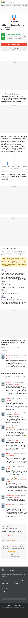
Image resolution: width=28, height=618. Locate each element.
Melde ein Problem (15, 44)
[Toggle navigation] (26, 2)
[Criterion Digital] (14, 605)
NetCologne (17, 5)
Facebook (17, 586)
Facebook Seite (8, 538)
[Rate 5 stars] (19, 551)
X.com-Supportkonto (10, 535)
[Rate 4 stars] (16, 551)
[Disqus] (14, 286)
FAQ (3, 586)
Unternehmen (9, 5)
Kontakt (3, 591)
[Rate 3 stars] (14, 551)
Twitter (16, 583)
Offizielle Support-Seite (10, 540)
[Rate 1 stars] (8, 551)
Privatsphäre (5, 588)
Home (2, 5)
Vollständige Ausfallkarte (15, 49)
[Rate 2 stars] (11, 551)
